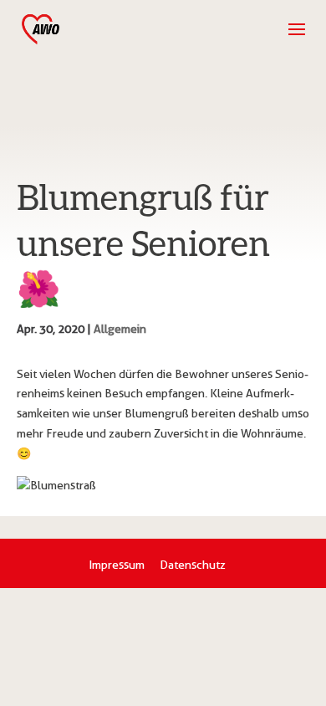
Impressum (117, 564)
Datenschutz (193, 564)
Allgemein (120, 328)
